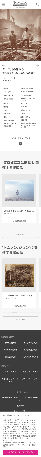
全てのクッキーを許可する (20, 452)
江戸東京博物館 (10, 343)
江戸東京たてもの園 (30, 357)
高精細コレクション (30, 372)
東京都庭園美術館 (30, 350)
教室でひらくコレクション (10, 380)
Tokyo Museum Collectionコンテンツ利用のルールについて (20, 399)
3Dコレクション (10, 372)
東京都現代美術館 (10, 350)
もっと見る (20, 235)
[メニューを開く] (3, 4)
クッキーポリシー (20, 411)
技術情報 (20, 406)
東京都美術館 (10, 357)
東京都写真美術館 (30, 343)
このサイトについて (20, 392)
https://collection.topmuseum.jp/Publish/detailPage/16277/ (28, 125)
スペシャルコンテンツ (30, 379)
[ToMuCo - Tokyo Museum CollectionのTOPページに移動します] (20, 4)
